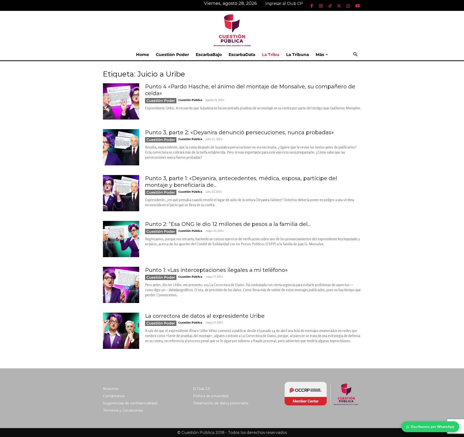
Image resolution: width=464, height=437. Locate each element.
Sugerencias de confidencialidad (130, 403)
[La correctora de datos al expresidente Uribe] (121, 331)
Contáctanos (113, 396)
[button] (355, 55)
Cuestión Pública (190, 100)
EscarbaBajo (209, 54)
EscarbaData (242, 54)
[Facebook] (311, 5)
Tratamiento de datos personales (220, 403)
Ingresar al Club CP (284, 3)
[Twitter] (339, 5)
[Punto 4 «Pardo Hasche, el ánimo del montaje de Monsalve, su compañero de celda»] (121, 101)
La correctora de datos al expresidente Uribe (205, 316)
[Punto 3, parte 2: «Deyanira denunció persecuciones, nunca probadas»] (121, 147)
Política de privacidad (210, 396)
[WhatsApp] (348, 5)
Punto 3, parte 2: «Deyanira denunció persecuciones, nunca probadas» (239, 132)
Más (320, 54)
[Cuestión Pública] (232, 30)
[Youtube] (357, 5)
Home (142, 54)
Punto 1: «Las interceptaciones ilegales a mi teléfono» (216, 270)
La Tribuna (297, 54)
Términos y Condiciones (123, 410)
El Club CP (201, 389)
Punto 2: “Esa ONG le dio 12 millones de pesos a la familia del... (228, 224)
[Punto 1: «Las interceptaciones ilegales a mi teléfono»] (121, 285)
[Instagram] (320, 5)
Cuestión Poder (172, 54)
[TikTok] (330, 5)
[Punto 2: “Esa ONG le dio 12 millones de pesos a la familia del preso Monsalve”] (121, 239)
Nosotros (110, 389)
